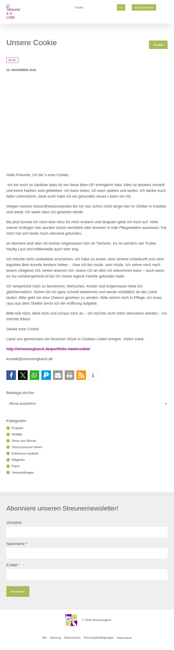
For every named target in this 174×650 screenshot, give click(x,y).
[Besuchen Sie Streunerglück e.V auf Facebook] (165, 8)
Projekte (17, 428)
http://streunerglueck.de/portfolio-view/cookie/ (48, 349)
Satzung (55, 637)
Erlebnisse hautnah (25, 453)
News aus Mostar (24, 440)
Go (121, 7)
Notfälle (17, 434)
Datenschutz (72, 637)
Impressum (124, 637)
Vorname (14, 522)
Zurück (158, 44)
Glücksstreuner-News (27, 447)
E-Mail (13, 565)
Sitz (44, 637)
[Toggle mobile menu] (166, 17)
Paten (16, 466)
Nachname (16, 544)
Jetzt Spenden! (144, 7)
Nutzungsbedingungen (99, 637)
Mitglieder (18, 459)
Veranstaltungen (23, 472)
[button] (11, 375)
